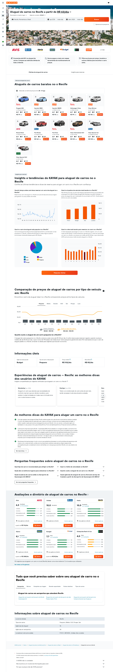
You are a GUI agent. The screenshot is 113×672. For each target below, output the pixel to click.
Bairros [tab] (29, 586)
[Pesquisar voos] (3, 8)
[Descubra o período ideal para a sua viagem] (3, 31)
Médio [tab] (48, 303)
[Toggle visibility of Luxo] (26, 260)
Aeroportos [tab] (20, 586)
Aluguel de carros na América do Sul (37, 645)
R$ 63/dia (63, 11)
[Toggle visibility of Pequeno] (40, 260)
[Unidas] (70, 500)
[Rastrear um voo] (3, 28)
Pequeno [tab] (41, 303)
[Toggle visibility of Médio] (39, 257)
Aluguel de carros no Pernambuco (71, 645)
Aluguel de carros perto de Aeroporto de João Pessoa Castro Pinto (58, 598)
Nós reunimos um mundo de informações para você (32, 664)
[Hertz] (100, 500)
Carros (24, 645)
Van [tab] (67, 303)
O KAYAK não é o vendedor (24, 660)
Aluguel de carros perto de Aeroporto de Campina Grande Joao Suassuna (85, 598)
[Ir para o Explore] (3, 24)
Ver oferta (28, 114)
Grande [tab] (55, 303)
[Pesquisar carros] (3, 15)
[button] (3, 3)
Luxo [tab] (79, 303)
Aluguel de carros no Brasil (54, 645)
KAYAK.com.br (18, 645)
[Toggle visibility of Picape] (26, 262)
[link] (60, 273)
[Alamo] (39, 531)
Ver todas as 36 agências (22, 564)
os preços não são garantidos (51, 655)
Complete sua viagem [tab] (40, 586)
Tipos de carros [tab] (79, 586)
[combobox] (18, 15)
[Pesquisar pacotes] (3, 19)
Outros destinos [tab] (68, 586)
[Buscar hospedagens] (3, 12)
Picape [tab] (73, 303)
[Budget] (70, 531)
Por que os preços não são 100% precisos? (29, 667)
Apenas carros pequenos (102, 24)
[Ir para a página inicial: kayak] (11, 3)
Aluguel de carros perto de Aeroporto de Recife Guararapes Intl (31, 598)
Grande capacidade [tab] (55, 586)
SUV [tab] (61, 303)
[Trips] (3, 36)
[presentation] (70, 12)
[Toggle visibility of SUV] (26, 257)
